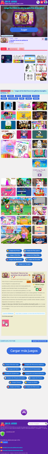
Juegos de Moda (15, 387)
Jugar (24, 29)
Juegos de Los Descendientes (34, 373)
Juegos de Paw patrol (33, 250)
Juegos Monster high (11, 364)
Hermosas (35, 95)
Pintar (3, 95)
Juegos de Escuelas (34, 259)
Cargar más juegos (24, 351)
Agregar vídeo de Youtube (39, 341)
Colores (18, 95)
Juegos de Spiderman (12, 373)
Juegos (4, 49)
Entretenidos (26, 95)
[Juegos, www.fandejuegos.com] (8, 2)
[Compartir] (46, 39)
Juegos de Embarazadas (32, 369)
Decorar (29, 98)
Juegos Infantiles (15, 255)
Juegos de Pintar (14, 250)
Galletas (4, 98)
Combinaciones (13, 98)
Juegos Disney (16, 382)
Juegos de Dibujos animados (16, 378)
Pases (21, 98)
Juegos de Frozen (36, 378)
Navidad (36, 98)
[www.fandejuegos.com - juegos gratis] (8, 424)
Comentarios (13, 49)
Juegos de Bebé (32, 382)
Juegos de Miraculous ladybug (34, 364)
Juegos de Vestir (14, 369)
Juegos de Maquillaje (33, 255)
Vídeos (21, 49)
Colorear (10, 95)
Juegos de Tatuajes (24, 264)
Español (5, 442)
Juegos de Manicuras (15, 259)
